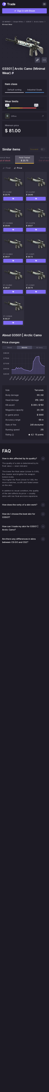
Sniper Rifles (18, 22)
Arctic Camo (39, 22)
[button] (24, 116)
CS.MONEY (6, 22)
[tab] (9, 347)
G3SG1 (28, 22)
